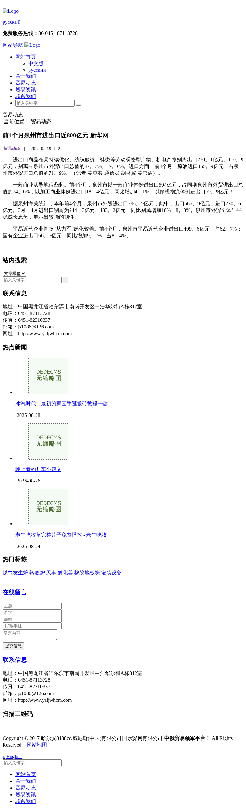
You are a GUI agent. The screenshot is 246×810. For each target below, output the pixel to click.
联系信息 (15, 659)
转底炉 (37, 572)
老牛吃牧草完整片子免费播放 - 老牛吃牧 (61, 535)
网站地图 (37, 745)
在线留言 (15, 592)
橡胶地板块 (87, 572)
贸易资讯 (25, 89)
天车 (51, 572)
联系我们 (25, 96)
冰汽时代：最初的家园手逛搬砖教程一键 (61, 403)
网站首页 (25, 57)
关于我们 (25, 76)
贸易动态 (25, 82)
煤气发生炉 (15, 572)
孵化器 (65, 572)
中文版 (36, 63)
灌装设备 (111, 572)
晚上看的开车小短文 (38, 469)
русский (11, 22)
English (14, 756)
